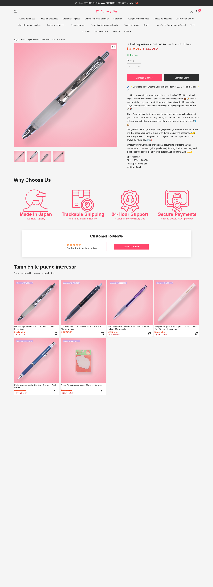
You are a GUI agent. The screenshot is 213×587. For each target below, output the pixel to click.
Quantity (130, 60)
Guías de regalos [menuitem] (27, 18)
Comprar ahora (181, 77)
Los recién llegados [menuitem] (71, 18)
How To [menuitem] (116, 31)
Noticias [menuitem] (86, 31)
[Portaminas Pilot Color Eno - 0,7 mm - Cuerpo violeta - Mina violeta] (130, 302)
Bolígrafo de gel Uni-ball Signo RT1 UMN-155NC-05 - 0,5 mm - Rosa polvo (176, 327)
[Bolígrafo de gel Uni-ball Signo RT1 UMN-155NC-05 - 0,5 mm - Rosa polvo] (176, 302)
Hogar (16, 40)
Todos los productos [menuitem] (49, 18)
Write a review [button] (131, 246)
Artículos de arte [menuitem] (183, 18)
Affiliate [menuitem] (127, 31)
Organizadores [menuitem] (77, 25)
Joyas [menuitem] (146, 25)
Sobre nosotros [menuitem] (101, 31)
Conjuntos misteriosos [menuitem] (138, 18)
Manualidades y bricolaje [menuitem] (29, 25)
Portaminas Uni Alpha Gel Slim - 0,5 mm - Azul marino (34, 386)
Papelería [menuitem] (117, 18)
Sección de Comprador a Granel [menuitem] (171, 25)
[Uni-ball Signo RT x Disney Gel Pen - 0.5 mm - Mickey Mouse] (83, 302)
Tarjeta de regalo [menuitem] (131, 25)
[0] (196, 11)
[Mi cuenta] (191, 11)
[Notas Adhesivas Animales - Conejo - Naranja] (83, 360)
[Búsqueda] (16, 11)
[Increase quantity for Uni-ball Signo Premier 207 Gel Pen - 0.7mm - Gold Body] (138, 67)
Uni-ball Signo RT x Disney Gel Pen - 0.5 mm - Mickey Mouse (81, 327)
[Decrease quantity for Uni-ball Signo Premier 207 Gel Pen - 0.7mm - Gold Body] (129, 67)
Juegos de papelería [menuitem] (162, 18)
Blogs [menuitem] (192, 25)
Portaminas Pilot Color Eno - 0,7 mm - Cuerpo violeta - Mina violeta (128, 327)
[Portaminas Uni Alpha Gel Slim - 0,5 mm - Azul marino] (36, 360)
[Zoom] (113, 47)
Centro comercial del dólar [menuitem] (97, 18)
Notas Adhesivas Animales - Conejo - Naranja (81, 385)
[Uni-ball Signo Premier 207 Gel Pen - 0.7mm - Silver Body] (36, 302)
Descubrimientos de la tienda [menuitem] (104, 25)
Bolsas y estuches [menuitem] (55, 25)
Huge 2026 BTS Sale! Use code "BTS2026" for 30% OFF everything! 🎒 (108, 3)
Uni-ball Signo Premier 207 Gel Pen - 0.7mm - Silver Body (34, 327)
